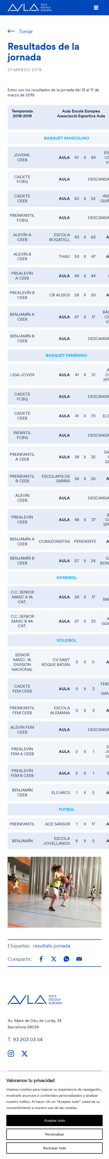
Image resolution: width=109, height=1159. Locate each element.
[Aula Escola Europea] (30, 8)
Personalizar (54, 1134)
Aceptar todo (54, 1120)
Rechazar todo (54, 1148)
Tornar (26, 31)
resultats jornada (51, 945)
